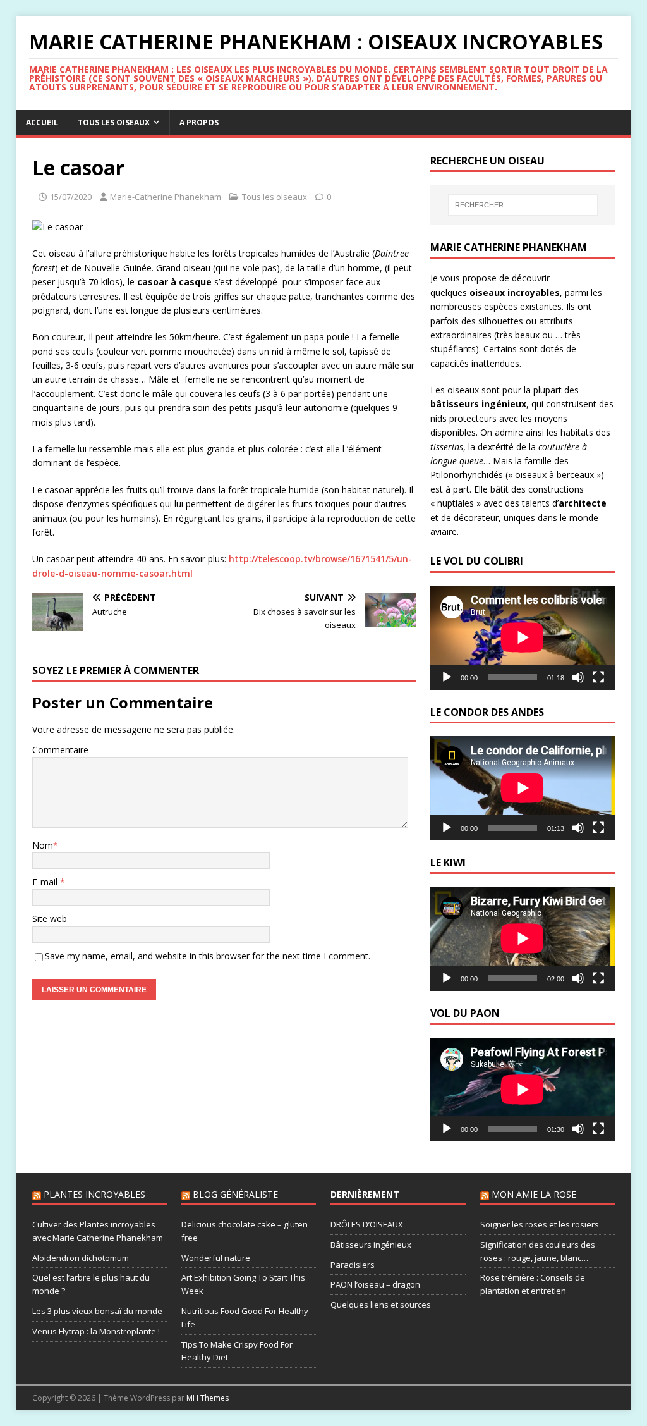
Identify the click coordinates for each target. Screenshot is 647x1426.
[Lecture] (446, 677)
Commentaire (60, 750)
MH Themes (207, 1397)
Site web (49, 919)
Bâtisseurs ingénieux (370, 1244)
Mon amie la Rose (534, 1194)
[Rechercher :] (523, 205)
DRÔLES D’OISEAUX (366, 1224)
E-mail (46, 882)
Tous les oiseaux (114, 122)
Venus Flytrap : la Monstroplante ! (96, 1331)
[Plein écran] (598, 677)
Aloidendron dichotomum (80, 1257)
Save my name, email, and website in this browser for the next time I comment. (207, 956)
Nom (42, 845)
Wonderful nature (215, 1257)
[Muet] (578, 677)
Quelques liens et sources (380, 1304)
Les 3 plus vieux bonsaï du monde (97, 1311)
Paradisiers (352, 1264)
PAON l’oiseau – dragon (375, 1284)
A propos (199, 122)
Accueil (42, 122)
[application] (522, 637)
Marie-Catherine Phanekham (165, 196)
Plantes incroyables (94, 1194)
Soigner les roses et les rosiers (539, 1224)
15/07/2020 (71, 196)
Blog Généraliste (235, 1194)
